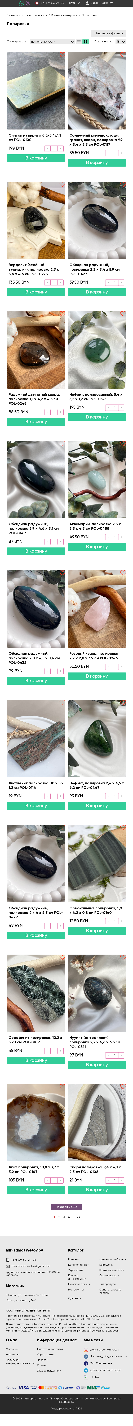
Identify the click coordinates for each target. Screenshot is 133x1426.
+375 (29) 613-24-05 (51, 3)
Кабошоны (106, 1265)
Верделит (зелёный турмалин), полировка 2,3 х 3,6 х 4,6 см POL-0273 (34, 269)
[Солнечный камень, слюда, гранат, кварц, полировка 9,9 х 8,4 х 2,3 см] (97, 90)
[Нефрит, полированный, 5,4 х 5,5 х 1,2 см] (97, 349)
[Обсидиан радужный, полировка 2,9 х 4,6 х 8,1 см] (36, 479)
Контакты (12, 1354)
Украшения (75, 1270)
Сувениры (74, 1298)
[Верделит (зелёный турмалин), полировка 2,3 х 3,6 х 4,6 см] (36, 220)
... (74, 1217)
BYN (72, 3)
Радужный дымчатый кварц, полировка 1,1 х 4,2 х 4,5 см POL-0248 (34, 399)
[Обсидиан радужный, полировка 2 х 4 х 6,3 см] (36, 863)
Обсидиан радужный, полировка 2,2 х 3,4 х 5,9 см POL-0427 (94, 269)
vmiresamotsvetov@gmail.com (30, 1266)
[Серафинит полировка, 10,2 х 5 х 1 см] (36, 993)
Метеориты (76, 1289)
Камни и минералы (111, 1270)
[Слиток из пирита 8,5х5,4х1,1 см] (36, 90)
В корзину (36, 158)
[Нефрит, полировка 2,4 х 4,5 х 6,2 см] (97, 738)
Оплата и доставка (50, 1349)
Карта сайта (45, 1354)
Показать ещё (66, 1207)
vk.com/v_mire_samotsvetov (108, 1356)
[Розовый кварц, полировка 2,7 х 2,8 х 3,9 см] (97, 609)
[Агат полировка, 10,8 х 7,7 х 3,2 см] (36, 1122)
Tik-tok (94, 1377)
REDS (79, 1408)
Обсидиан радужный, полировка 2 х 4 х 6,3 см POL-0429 (36, 912)
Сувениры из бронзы (112, 1259)
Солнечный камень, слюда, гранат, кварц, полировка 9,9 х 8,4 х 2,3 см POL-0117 (96, 140)
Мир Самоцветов (101, 1363)
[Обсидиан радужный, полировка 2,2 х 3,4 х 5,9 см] (97, 220)
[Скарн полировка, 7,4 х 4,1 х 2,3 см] (97, 1122)
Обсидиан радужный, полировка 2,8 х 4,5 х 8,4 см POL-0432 (34, 658)
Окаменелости (109, 1275)
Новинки (73, 1259)
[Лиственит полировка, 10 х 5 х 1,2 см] (36, 738)
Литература (107, 1284)
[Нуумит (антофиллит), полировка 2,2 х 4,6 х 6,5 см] (97, 993)
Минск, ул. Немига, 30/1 (21, 1300)
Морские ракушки (80, 1284)
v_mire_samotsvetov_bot (106, 1370)
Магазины (12, 1349)
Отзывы (42, 1365)
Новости (42, 1360)
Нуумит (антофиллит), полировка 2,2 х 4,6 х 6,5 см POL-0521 (94, 1042)
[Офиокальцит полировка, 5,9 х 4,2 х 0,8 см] (97, 863)
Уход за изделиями (49, 1370)
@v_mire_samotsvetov (104, 1349)
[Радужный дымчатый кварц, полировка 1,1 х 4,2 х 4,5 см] (36, 349)
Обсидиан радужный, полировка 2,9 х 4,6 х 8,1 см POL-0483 (34, 528)
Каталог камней (78, 1265)
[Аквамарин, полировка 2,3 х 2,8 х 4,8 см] (97, 479)
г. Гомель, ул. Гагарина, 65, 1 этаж (27, 1295)
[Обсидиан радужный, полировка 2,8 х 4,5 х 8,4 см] (36, 609)
